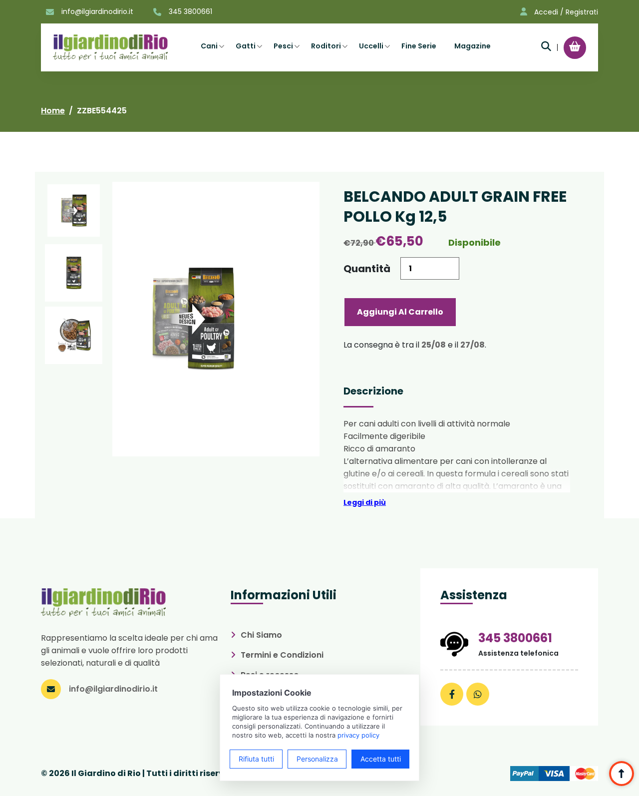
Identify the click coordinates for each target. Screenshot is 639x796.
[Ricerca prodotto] (546, 46)
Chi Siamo (261, 635)
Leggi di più (364, 502)
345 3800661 (190, 11)
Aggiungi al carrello (400, 312)
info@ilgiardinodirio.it (97, 11)
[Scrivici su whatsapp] (477, 694)
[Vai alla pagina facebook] (451, 694)
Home (53, 110)
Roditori (326, 46)
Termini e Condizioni (282, 655)
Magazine (472, 46)
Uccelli (371, 46)
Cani (209, 46)
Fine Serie (418, 46)
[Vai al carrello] (575, 46)
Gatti (246, 46)
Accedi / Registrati (566, 12)
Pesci (283, 46)
